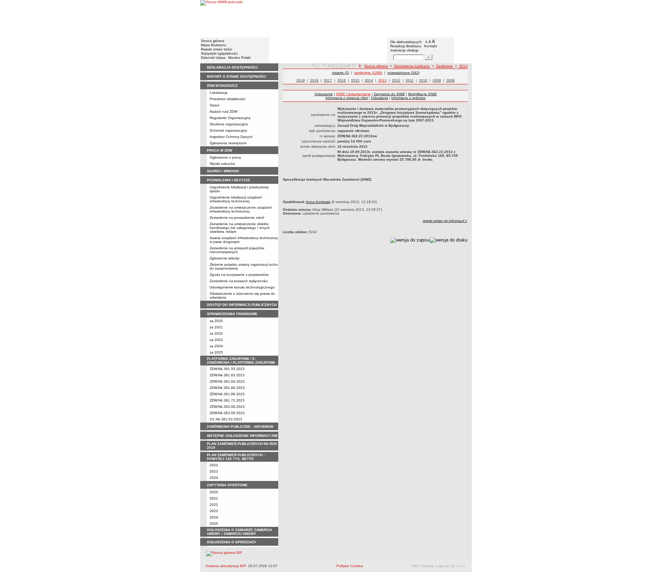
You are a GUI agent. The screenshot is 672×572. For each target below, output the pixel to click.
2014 (369, 80)
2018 (314, 80)
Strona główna (212, 41)
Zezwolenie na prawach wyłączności (239, 281)
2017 (328, 80)
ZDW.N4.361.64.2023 (227, 381)
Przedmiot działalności (227, 99)
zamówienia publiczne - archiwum (240, 426)
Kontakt (430, 46)
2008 (450, 80)
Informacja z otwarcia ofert (347, 98)
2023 (214, 471)
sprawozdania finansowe (232, 314)
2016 (341, 80)
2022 (214, 465)
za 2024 (216, 346)
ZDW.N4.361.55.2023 (227, 369)
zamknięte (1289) (368, 73)
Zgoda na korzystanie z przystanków (239, 275)
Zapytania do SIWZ (389, 94)
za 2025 (216, 352)
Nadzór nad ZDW (223, 111)
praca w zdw (219, 150)
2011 (410, 80)
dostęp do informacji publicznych (241, 305)
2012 (396, 80)
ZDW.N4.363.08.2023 (227, 407)
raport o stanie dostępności (236, 76)
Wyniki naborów (222, 164)
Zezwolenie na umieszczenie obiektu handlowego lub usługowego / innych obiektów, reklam (240, 227)
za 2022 (216, 333)
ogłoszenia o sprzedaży (232, 542)
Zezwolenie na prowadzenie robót (237, 217)
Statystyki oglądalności (219, 53)
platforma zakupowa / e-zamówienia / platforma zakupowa (241, 360)
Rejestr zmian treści (216, 49)
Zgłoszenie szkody (224, 258)
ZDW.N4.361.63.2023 (227, 375)
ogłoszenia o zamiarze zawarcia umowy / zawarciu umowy (239, 532)
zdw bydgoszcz (222, 86)
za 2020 (216, 321)
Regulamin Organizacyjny (230, 118)
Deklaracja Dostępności (232, 67)
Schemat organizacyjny (228, 130)
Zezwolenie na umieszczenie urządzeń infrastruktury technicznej (241, 209)
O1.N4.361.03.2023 (226, 419)
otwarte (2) (340, 73)
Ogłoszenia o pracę (225, 157)
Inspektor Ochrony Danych (231, 137)
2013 (463, 66)
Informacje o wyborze (408, 98)
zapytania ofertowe (227, 485)
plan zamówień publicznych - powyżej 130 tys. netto (236, 457)
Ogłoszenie (324, 94)
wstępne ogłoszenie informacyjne (242, 436)
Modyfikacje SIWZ (422, 94)
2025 (214, 523)
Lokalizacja (218, 93)
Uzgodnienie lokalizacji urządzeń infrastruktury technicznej (236, 199)
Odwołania (379, 98)
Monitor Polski (239, 58)
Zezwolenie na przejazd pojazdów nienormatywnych (237, 250)
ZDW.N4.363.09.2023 (227, 413)
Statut (214, 105)
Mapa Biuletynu (213, 45)
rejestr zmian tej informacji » (445, 221)
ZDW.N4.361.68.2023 (227, 394)
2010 (423, 80)
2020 (214, 492)
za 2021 (216, 327)
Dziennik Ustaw (213, 58)
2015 (355, 80)
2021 (214, 498)
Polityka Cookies (349, 566)
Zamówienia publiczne (412, 66)
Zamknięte (444, 66)
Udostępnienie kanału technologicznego (242, 287)
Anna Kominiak (318, 202)
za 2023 (216, 340)
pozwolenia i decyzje (228, 180)
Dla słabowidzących (406, 42)
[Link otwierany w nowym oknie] (221, 18)
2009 (437, 80)
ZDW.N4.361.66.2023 (227, 388)
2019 (300, 80)
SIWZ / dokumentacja (353, 94)
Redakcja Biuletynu (405, 46)
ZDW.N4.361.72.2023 (227, 400)
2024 (214, 478)
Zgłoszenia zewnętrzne (228, 143)
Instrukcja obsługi (404, 50)
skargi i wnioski (223, 171)
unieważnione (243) (403, 73)
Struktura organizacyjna (229, 124)
